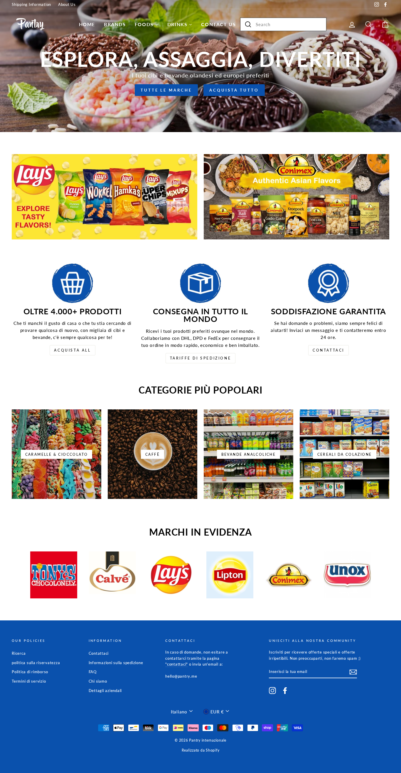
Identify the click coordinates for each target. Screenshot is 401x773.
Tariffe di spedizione (200, 358)
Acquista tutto (234, 90)
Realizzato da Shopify (201, 750)
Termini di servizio (29, 681)
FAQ (93, 671)
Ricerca (19, 653)
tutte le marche (166, 90)
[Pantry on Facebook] (285, 690)
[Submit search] (248, 24)
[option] (200, 66)
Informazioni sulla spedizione (116, 662)
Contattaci (99, 653)
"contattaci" (176, 664)
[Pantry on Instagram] (272, 690)
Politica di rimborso (30, 671)
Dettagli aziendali (105, 690)
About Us (67, 4)
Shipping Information (31, 4)
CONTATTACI (328, 350)
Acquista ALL (72, 350)
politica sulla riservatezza (36, 662)
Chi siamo (98, 681)
